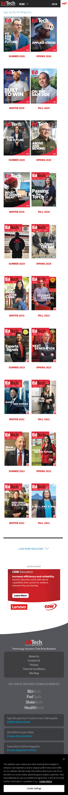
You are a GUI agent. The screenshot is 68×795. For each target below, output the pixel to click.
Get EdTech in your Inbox (20, 732)
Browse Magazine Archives (22, 750)
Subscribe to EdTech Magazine (23, 746)
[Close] (64, 759)
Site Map (34, 673)
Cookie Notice (45, 781)
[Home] (8, 3)
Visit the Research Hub (18, 722)
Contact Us (34, 660)
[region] (34, 774)
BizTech (34, 691)
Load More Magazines (30, 549)
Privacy (34, 664)
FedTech (34, 696)
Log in (54, 4)
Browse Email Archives (19, 736)
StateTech (34, 702)
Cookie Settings (34, 788)
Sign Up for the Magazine (17, 12)
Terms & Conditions (34, 669)
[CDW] (64, 3)
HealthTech (34, 707)
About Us (34, 656)
